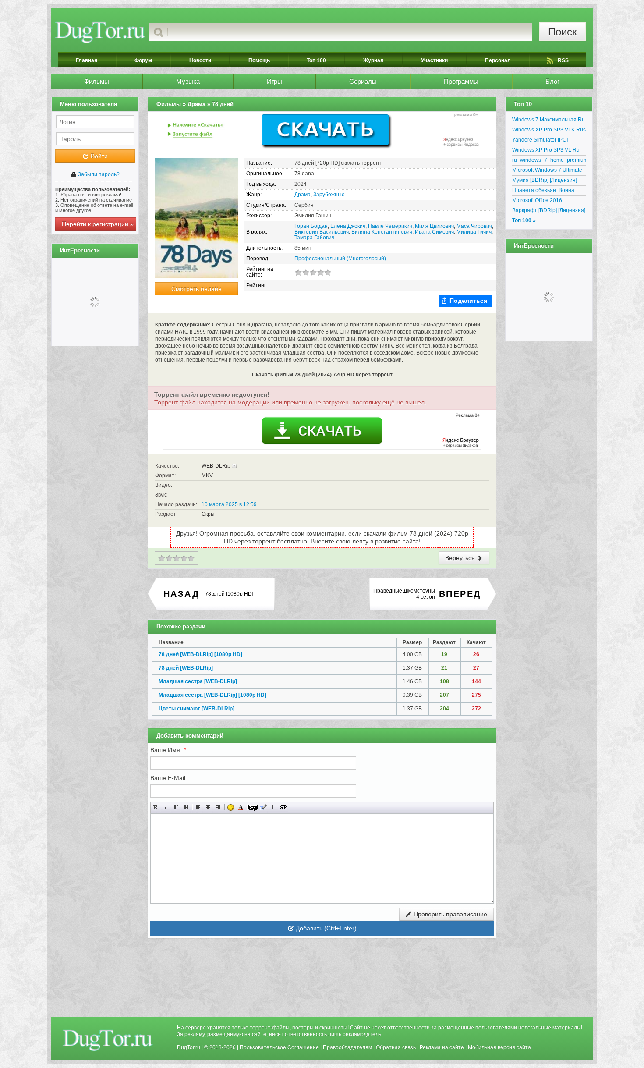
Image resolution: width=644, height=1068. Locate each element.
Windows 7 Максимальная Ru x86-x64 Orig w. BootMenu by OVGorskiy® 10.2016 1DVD (548, 121)
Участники (434, 60)
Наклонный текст (166, 807)
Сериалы (363, 81)
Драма (302, 195)
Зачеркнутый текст (186, 807)
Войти (98, 156)
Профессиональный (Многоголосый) (340, 258)
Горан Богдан (311, 226)
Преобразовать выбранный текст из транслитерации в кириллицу (273, 807)
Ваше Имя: (168, 749)
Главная (86, 60)
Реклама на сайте (442, 1047)
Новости (200, 60)
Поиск (562, 32)
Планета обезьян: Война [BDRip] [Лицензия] (543, 191)
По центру (208, 807)
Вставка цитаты (263, 807)
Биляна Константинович (381, 232)
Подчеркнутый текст (176, 807)
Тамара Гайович (314, 237)
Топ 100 (316, 60)
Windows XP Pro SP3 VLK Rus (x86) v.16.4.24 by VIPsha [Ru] (549, 131)
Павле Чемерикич (390, 226)
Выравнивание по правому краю (218, 807)
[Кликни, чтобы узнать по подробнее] (234, 466)
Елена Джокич (347, 226)
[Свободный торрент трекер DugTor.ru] (107, 1040)
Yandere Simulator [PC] (540, 140)
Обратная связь (396, 1047)
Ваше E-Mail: (168, 777)
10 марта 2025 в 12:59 (229, 504)
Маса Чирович (474, 226)
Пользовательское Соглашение (279, 1047)
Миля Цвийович (434, 226)
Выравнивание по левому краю (198, 807)
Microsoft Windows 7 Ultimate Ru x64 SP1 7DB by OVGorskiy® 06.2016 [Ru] (547, 171)
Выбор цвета (241, 807)
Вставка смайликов (231, 807)
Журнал (373, 60)
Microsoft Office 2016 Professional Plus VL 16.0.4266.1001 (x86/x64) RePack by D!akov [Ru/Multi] (546, 201)
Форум (143, 60)
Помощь (259, 60)
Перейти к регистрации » (98, 223)
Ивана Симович (434, 232)
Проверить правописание (449, 914)
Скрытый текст (253, 807)
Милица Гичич (474, 232)
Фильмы (96, 81)
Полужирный (156, 807)
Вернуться (461, 557)
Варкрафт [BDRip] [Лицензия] (548, 210)
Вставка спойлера (283, 807)
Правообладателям (347, 1047)
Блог (552, 81)
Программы (461, 81)
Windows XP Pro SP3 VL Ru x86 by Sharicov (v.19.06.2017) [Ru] (549, 151)
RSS (563, 60)
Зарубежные (329, 195)
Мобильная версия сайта (499, 1047)
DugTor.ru (188, 1047)
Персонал (498, 60)
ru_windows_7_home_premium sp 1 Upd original (549, 161)
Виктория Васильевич (321, 232)
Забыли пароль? (98, 174)
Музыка (188, 81)
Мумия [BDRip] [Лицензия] (544, 180)
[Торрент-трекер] (100, 32)
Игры (274, 81)
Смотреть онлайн (196, 288)
